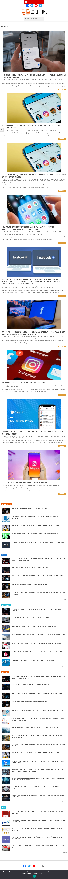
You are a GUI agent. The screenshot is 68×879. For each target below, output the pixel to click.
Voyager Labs (39, 234)
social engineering (54, 485)
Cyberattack (33, 336)
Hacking (62, 179)
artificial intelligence (42, 79)
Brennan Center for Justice (51, 231)
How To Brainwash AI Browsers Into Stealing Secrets (29, 508)
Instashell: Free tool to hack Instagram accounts (23, 383)
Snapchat (15, 338)
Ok (34, 876)
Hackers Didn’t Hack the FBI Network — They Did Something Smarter (34, 626)
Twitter (34, 234)
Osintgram (38, 180)
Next (8, 499)
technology (59, 180)
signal (23, 437)
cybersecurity (52, 79)
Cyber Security (17, 79)
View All (64, 549)
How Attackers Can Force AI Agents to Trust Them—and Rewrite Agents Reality (37, 576)
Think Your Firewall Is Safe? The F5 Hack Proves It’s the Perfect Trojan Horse (37, 651)
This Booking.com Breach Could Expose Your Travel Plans (30, 617)
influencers (5, 287)
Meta (14, 81)
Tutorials (16, 179)
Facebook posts (54, 286)
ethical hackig (46, 179)
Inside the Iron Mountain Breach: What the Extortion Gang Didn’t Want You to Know (39, 634)
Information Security (45, 130)
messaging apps (56, 436)
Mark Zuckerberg (19, 287)
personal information (11, 437)
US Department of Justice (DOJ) (34, 338)
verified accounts (50, 287)
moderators (27, 287)
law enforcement (49, 233)
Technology (20, 286)
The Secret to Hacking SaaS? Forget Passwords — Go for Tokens (33, 660)
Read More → (62, 89)
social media (52, 180)
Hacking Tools (5, 180)
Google (59, 336)
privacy (19, 437)
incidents (23, 233)
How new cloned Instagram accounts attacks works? (25, 483)
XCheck (57, 287)
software (21, 234)
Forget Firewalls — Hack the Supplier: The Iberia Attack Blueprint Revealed (36, 643)
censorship (34, 286)
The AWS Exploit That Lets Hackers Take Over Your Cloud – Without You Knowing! (38, 542)
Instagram (9, 81)
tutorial (4, 182)
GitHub (58, 179)
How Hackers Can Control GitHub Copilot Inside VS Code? (30, 567)
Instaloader (31, 180)
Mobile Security (26, 79)
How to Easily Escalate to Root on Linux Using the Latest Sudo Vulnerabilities (37, 525)
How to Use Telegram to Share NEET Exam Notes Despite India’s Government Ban (37, 710)
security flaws (45, 180)
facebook (53, 179)
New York (10, 338)
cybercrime (40, 336)
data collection (37, 179)
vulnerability (19, 81)
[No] (66, 874)
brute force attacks (31, 385)
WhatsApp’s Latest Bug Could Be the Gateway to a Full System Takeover (35, 534)
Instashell (58, 385)
